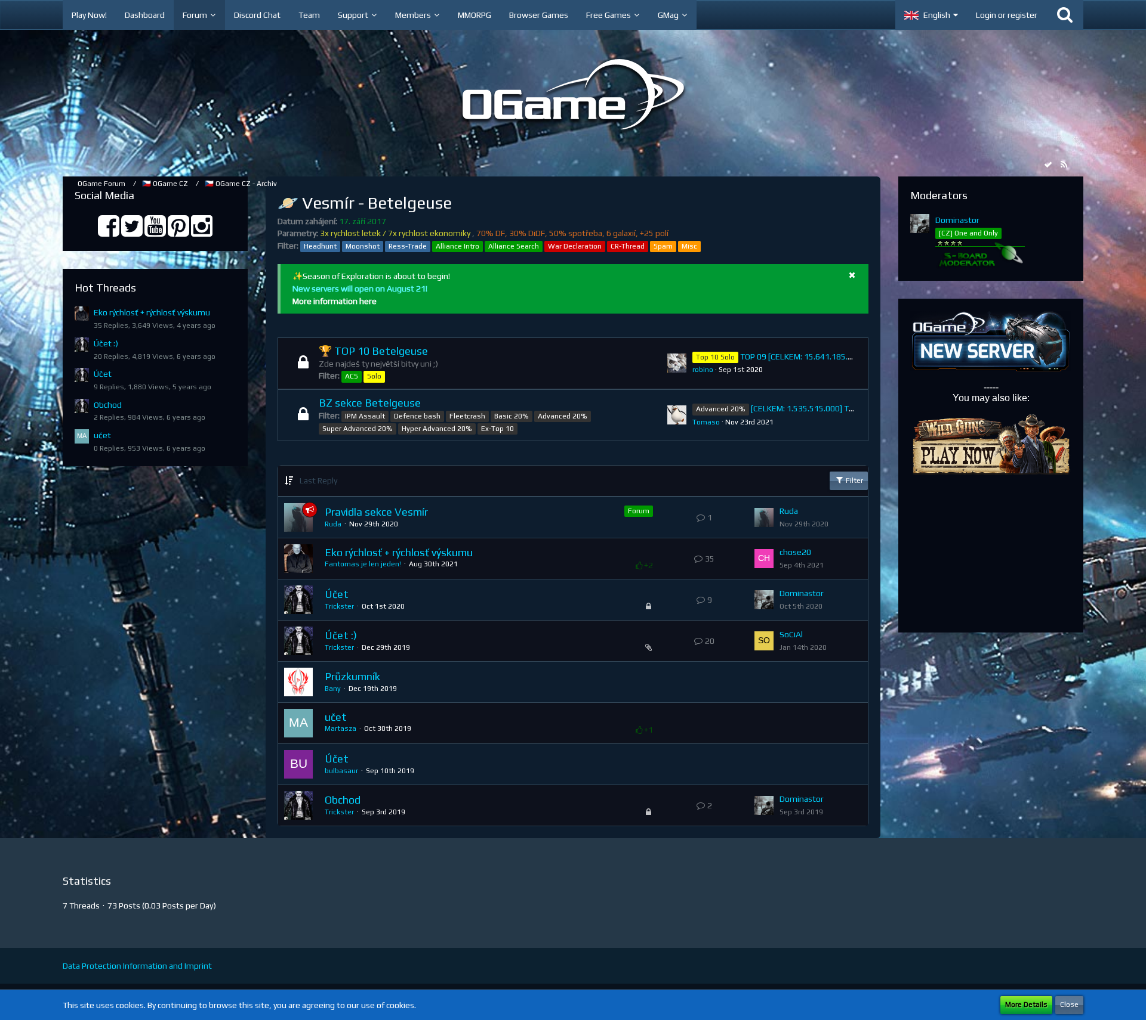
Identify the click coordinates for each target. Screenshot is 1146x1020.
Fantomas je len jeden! (363, 564)
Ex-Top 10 (497, 428)
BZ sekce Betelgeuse (370, 402)
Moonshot (363, 246)
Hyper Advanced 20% (437, 428)
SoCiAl (791, 634)
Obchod (108, 405)
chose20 (795, 552)
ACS (351, 376)
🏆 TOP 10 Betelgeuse (373, 351)
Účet (103, 374)
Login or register (1006, 15)
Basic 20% (511, 416)
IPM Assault (365, 416)
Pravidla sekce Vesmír (376, 512)
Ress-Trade (408, 246)
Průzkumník (352, 676)
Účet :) (106, 343)
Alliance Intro (457, 246)
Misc (689, 246)
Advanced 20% (562, 416)
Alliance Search (513, 246)
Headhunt (320, 246)
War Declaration (575, 246)
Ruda (333, 524)
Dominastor (802, 593)
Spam (663, 246)
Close (1069, 1004)
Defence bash (417, 416)
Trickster (339, 606)
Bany (333, 688)
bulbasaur (341, 771)
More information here (334, 301)
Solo (374, 376)
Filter (853, 480)
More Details (1026, 1004)
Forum (638, 511)
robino (702, 369)
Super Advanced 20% (357, 428)
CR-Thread (628, 246)
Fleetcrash (467, 416)
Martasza (340, 728)
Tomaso (706, 422)
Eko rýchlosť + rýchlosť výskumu (152, 312)
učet (102, 435)
